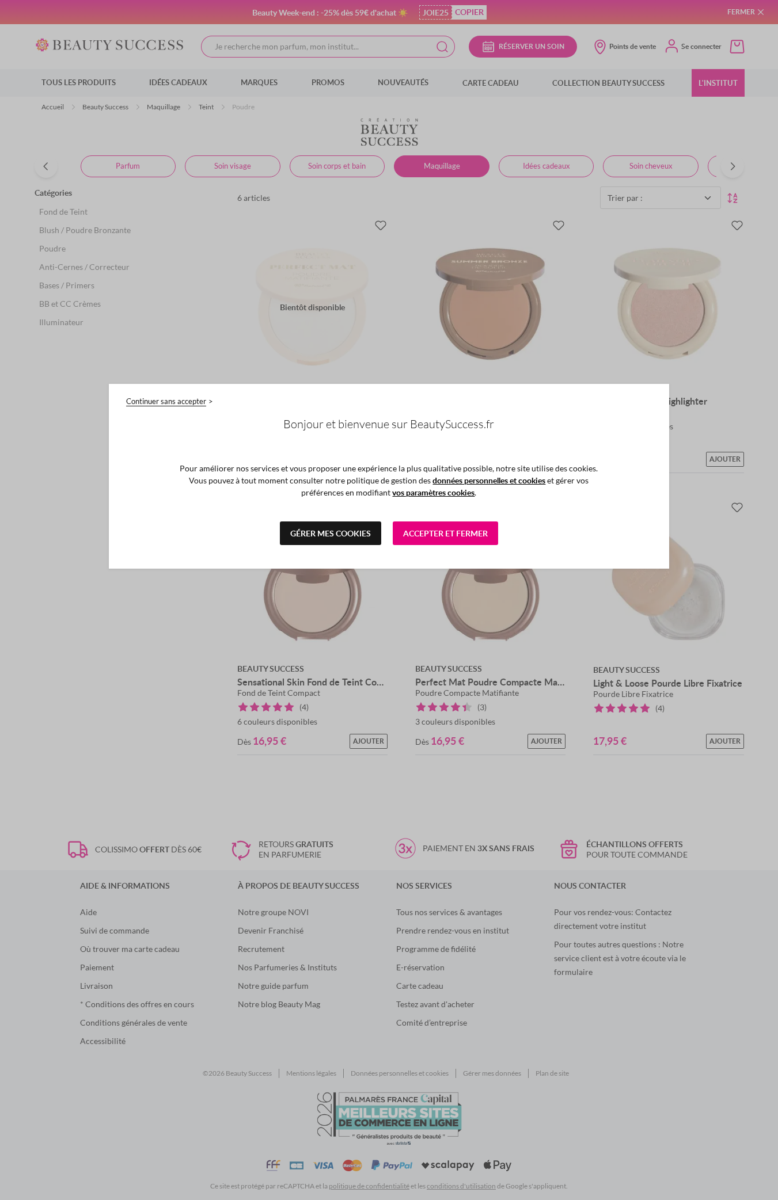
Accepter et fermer (445, 533)
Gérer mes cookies (330, 533)
